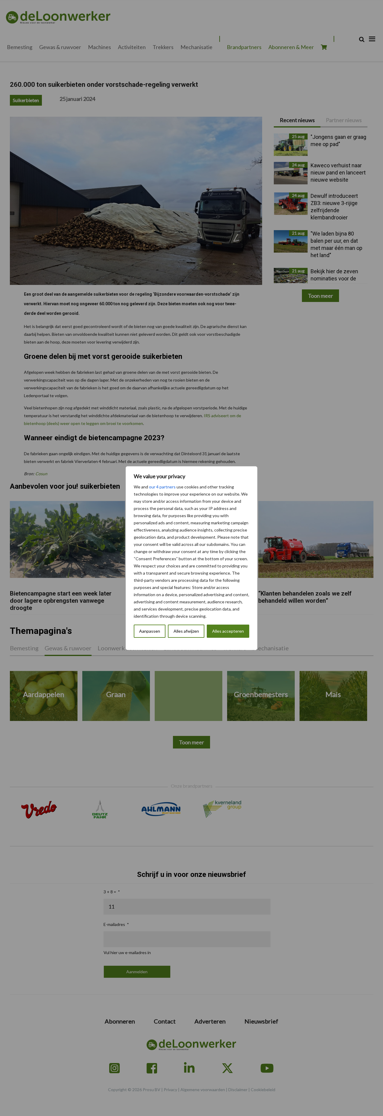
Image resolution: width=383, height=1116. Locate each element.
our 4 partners (162, 486)
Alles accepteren (228, 631)
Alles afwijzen (186, 631)
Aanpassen (149, 631)
